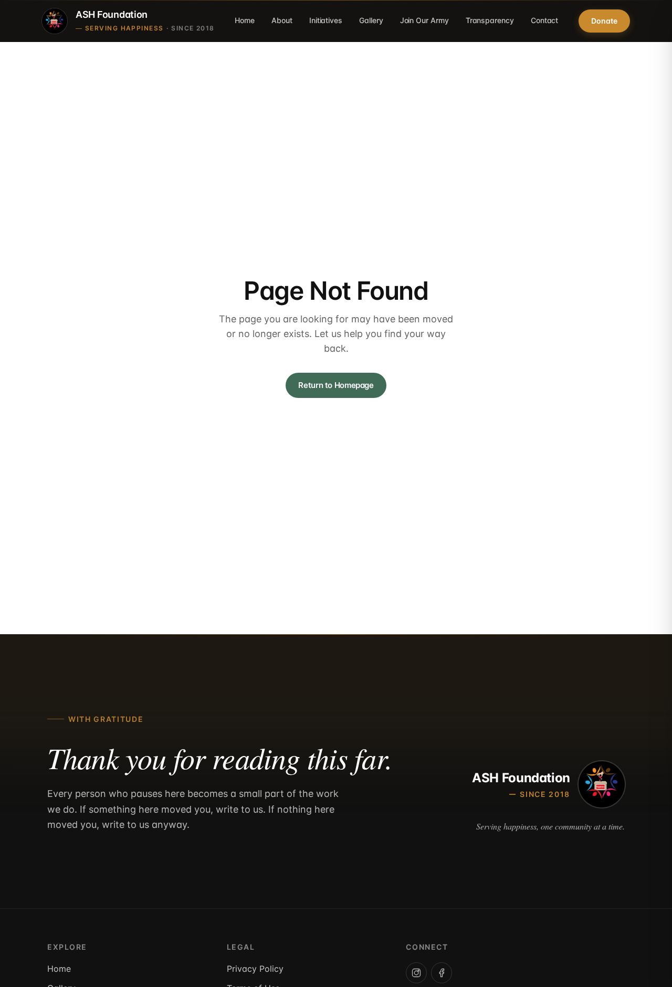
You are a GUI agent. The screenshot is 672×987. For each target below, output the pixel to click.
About (281, 20)
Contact (545, 20)
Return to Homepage (335, 385)
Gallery (371, 20)
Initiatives (325, 20)
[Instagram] (416, 972)
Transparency (490, 20)
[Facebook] (441, 972)
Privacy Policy (255, 968)
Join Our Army (424, 20)
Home (245, 20)
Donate (604, 20)
